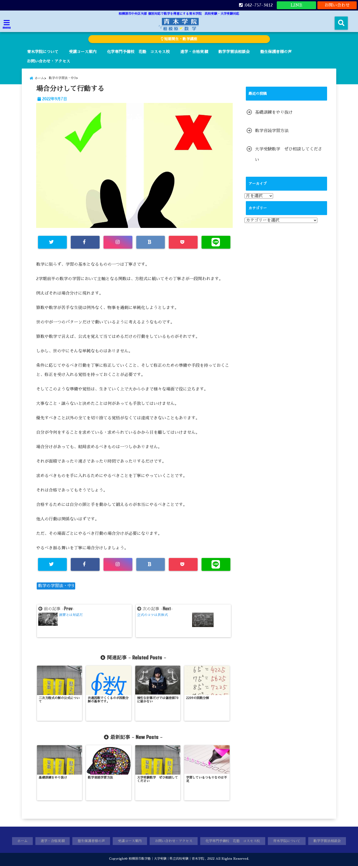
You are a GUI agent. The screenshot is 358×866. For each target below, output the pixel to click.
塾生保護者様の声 (276, 52)
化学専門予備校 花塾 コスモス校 (138, 52)
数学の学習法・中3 (56, 586)
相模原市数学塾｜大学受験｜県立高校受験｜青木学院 (166, 858)
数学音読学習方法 (272, 131)
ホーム (22, 841)
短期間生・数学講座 (180, 39)
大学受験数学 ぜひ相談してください (288, 154)
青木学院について (42, 52)
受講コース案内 (82, 52)
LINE (296, 5)
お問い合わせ (337, 5)
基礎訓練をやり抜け (274, 112)
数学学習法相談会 (234, 52)
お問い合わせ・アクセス (48, 61)
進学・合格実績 (194, 52)
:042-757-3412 (258, 5)
